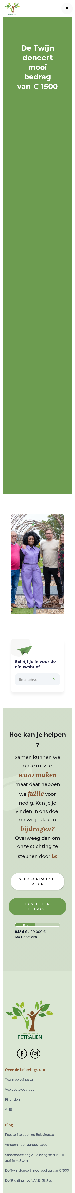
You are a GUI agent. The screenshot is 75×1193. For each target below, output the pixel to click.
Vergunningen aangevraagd (26, 1145)
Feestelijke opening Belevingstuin (30, 1135)
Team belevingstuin (20, 1079)
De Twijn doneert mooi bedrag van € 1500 (37, 1170)
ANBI (9, 1109)
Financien (12, 1099)
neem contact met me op (37, 881)
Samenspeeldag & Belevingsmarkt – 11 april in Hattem (34, 1157)
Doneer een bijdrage (37, 906)
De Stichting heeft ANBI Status (28, 1180)
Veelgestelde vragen (20, 1089)
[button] (67, 8)
